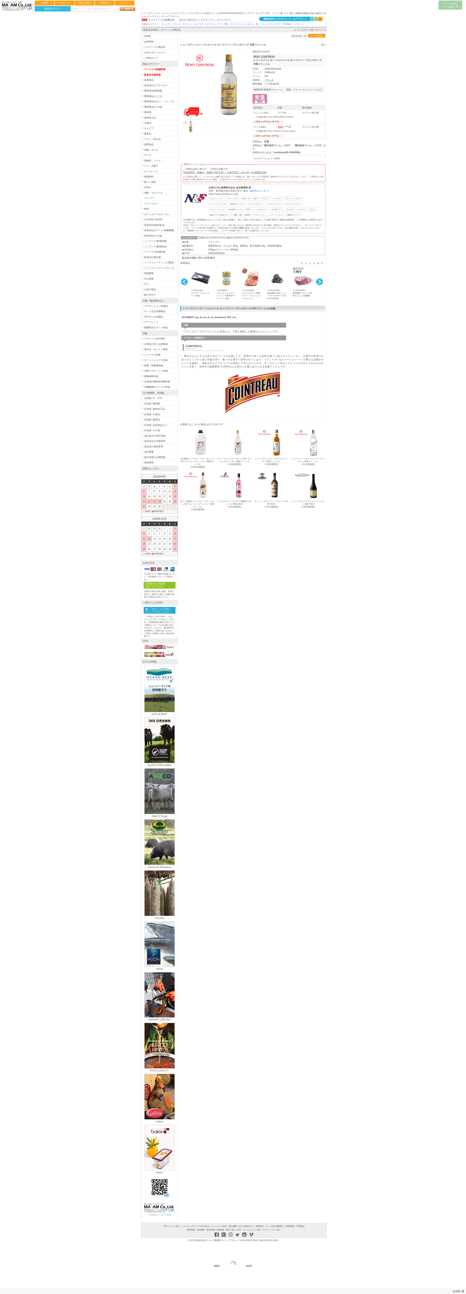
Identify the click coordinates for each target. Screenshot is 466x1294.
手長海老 (287, 24)
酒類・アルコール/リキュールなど (304, 89)
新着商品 (149, 80)
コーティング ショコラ (218, 204)
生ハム (250, 24)
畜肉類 (147, 112)
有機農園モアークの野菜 (157, 387)
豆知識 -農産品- (152, 419)
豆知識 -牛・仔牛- (153, 398)
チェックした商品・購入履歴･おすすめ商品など (232, 1226)
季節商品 (301, 1226)
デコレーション (259, 215)
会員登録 (149, 41)
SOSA (147, 187)
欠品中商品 (150, 289)
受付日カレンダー (259, 191)
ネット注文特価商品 (154, 311)
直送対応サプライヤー (156, 85)
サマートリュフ (237, 24)
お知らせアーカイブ (154, 52)
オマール (210, 24)
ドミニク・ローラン (182, 24)
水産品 (147, 123)
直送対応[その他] (153, 235)
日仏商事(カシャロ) (235, 209)
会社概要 (149, 451)
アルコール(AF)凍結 (154, 338)
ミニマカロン (277, 198)
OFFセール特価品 (153, 316)
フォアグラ (198, 24)
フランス (269, 80)
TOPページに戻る (171, 1226)
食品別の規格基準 (153, 446)
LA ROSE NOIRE (153, 219)
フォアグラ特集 (152, 354)
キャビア (166, 24)
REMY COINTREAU (264, 56)
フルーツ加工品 (152, 139)
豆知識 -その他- (152, 430)
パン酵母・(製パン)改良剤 (240, 215)
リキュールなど (151, 203)
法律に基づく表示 (233, 1230)
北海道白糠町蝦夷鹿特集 (157, 381)
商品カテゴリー (53, 8)
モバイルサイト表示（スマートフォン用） (262, 1230)
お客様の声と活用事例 (156, 344)
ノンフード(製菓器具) (155, 246)
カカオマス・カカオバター (296, 209)
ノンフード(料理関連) (155, 241)
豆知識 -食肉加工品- (154, 408)
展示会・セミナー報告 (156, 349)
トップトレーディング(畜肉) (159, 262)
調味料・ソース (152, 160)
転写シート (250, 209)
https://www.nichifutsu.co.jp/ (223, 194)
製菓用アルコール (293, 215)
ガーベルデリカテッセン (157, 214)
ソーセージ (299, 24)
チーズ (147, 155)
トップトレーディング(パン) (159, 268)
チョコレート (151, 171)
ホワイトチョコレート (294, 204)
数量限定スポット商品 (156, 327)
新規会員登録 (150, 29)
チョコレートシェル (217, 209)
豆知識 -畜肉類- (152, 403)
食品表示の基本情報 (154, 435)
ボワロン (313, 209)
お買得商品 (290, 1226)
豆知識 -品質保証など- (156, 425)
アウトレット (151, 322)
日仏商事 (149, 278)
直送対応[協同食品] (154, 225)
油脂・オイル (151, 150)
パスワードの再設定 (170, 29)
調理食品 (149, 144)
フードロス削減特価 (154, 69)
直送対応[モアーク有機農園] (159, 230)
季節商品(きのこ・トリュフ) (159, 101)
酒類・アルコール (153, 192)
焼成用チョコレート (237, 204)
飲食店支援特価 (152, 74)
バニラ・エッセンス (276, 215)
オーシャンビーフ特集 (156, 360)
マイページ (64, 3)
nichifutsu (279, 152)
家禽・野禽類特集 (153, 365)
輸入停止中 (150, 294)
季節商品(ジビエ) (153, 96)
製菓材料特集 (151, 376)
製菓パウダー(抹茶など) (218, 215)
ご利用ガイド (104, 3)
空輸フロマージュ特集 (156, 370)
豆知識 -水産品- (152, 414)
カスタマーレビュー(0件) (267, 158)
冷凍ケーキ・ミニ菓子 (250, 198)
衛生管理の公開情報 (154, 457)
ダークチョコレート (256, 204)
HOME (44, 3)
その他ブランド (277, 209)
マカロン (265, 198)
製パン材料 (150, 182)
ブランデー (149, 198)
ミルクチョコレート (274, 204)
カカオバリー (263, 209)
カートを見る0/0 (450, 5)
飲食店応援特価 (152, 257)
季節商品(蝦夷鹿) (153, 90)
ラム (263, 24)
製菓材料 (149, 176)
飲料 (146, 208)
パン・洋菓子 (151, 166)
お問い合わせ (84, 3)
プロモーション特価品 (156, 306)
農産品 (147, 133)
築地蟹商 (149, 273)
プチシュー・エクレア (293, 198)
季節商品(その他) (153, 107)
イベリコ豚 (222, 24)
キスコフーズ (274, 24)
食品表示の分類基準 (154, 441)
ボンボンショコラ (216, 198)
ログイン (124, 3)
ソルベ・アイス (232, 198)
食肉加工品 (150, 117)
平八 (146, 284)
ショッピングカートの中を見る (195, 1226)
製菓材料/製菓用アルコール (268, 89)
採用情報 (149, 462)
